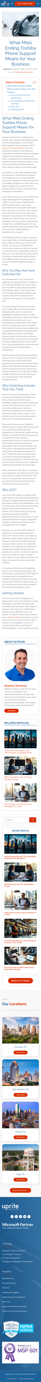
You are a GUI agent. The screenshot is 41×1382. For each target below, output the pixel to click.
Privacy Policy (12, 1379)
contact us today (13, 617)
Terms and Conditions (26, 1379)
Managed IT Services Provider (13, 1251)
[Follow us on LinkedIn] (20, 1216)
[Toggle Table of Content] (33, 82)
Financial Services (9, 1283)
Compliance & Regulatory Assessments (17, 1262)
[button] (12, 3)
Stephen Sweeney (15, 685)
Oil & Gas (5, 1288)
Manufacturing (7, 1278)
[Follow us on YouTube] (16, 1216)
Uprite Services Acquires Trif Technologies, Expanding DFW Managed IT (18, 752)
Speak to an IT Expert (20, 981)
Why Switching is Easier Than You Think (23, 102)
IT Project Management (11, 1258)
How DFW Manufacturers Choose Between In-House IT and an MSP (20, 942)
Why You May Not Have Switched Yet (20, 96)
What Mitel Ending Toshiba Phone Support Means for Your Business (21, 89)
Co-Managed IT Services (11, 1254)
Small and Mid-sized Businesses (14, 1311)
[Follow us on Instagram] (28, 1216)
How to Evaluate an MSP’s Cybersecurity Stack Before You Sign (19, 968)
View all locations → (20, 1190)
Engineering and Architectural (13, 1297)
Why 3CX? (15, 107)
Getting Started (17, 109)
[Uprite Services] (5, 3)
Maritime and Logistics (10, 1292)
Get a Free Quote (25, 4)
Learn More (11, 711)
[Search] (32, 819)
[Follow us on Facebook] (12, 1216)
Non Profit (6, 1302)
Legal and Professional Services (14, 1306)
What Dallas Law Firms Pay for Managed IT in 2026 (18, 805)
